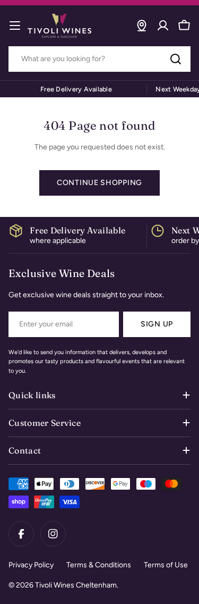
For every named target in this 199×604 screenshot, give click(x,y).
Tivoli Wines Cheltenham (76, 585)
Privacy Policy (31, 564)
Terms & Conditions (98, 564)
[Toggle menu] (14, 25)
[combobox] (99, 59)
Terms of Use (166, 564)
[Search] (175, 59)
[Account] (163, 25)
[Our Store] (141, 25)
